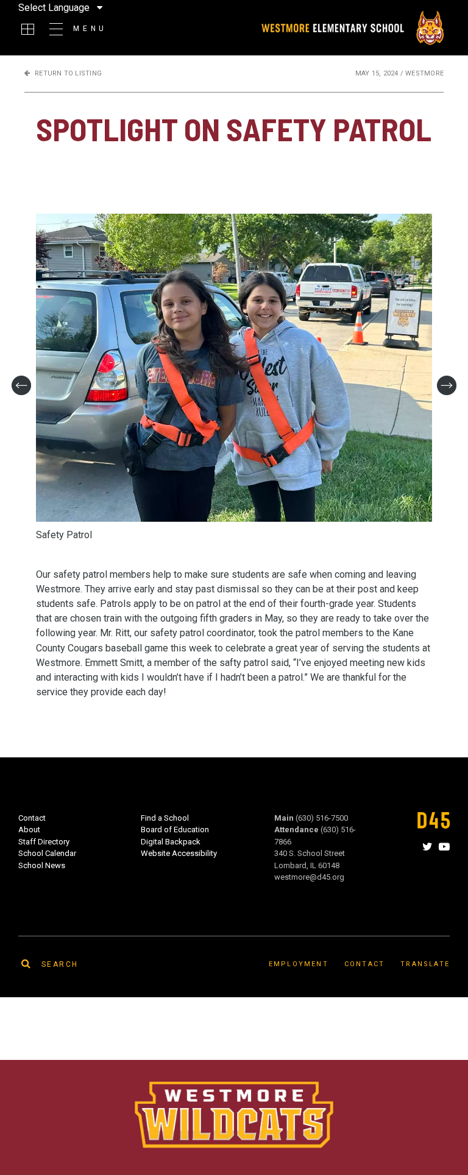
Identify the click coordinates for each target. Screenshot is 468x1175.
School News (41, 865)
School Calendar (47, 853)
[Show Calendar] (27, 29)
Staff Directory (43, 841)
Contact (32, 818)
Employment (298, 964)
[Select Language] (127, 7)
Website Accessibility (179, 853)
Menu (90, 28)
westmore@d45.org (309, 877)
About (29, 829)
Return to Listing (68, 73)
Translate (425, 964)
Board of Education (175, 829)
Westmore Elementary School (352, 28)
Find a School (165, 818)
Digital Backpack (170, 841)
